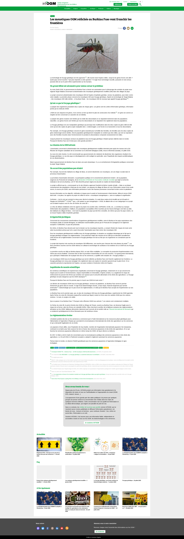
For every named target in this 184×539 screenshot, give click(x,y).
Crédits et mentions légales (93, 537)
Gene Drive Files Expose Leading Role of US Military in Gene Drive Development (72, 378)
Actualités (67, 8)
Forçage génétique (71, 347)
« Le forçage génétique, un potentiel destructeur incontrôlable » (84, 354)
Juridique (92, 8)
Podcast (100, 8)
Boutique (116, 8)
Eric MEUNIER (63, 354)
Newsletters (133, 1)
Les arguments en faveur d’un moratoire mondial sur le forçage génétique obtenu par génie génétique (79, 374)
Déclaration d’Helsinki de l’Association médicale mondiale (96, 180)
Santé (52, 347)
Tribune (52, 16)
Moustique (106, 347)
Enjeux (75, 8)
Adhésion (118, 4)
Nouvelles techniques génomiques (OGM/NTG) (87, 347)
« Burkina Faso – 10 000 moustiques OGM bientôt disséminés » (80, 351)
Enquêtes (84, 8)
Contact (125, 1)
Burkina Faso (62, 347)
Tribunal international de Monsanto (120, 309)
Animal (100, 347)
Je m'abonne (100, 531)
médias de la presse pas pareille (90, 407)
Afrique (56, 347)
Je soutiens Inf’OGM (92, 423)
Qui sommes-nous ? (114, 1)
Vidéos (108, 8)
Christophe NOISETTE (57, 351)
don (132, 4)
